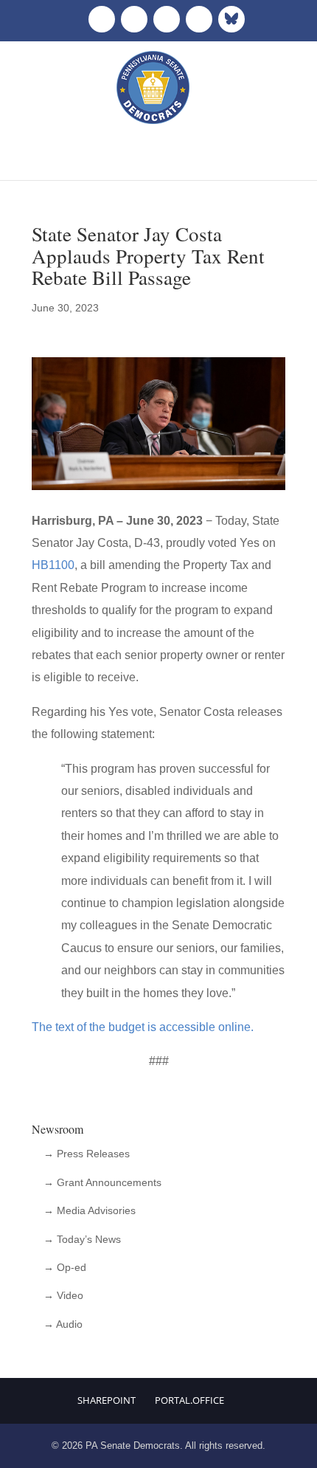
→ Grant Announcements (102, 1182)
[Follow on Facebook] (101, 19)
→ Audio (63, 1324)
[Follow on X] (134, 19)
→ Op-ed (64, 1267)
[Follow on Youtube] (199, 19)
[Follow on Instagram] (166, 19)
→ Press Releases (86, 1153)
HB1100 (53, 565)
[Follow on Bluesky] (231, 19)
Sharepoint (106, 1400)
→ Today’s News (82, 1239)
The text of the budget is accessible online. (144, 1027)
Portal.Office (189, 1400)
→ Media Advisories (89, 1210)
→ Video (63, 1295)
